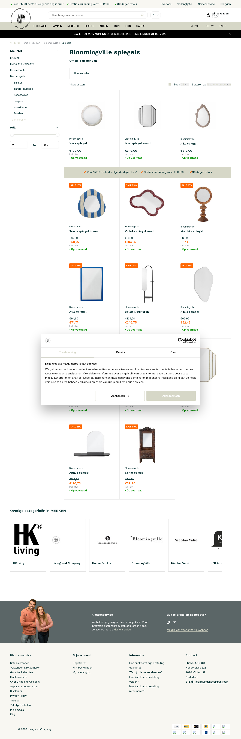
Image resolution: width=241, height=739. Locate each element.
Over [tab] (173, 352)
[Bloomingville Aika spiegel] (202, 115)
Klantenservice (206, 3)
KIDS (128, 25)
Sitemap (15, 700)
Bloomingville (51, 43)
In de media (17, 709)
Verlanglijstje (184, 3)
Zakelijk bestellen (20, 705)
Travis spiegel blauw (83, 231)
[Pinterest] (174, 622)
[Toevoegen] (108, 157)
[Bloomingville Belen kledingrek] (147, 283)
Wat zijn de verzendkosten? (145, 672)
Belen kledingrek (137, 311)
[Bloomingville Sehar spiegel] (147, 444)
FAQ (12, 714)
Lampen (18, 101)
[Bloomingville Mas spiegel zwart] (147, 115)
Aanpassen (118, 395)
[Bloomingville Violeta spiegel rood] (147, 203)
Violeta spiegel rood (139, 231)
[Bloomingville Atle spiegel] (91, 283)
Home (25, 43)
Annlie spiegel (79, 472)
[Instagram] (168, 622)
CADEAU (141, 25)
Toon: (177, 84)
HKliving (15, 57)
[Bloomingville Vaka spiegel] (91, 115)
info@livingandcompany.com (211, 681)
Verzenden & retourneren (25, 667)
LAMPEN (57, 25)
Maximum (50, 144)
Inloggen (226, 3)
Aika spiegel (188, 143)
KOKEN (104, 25)
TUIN (116, 25)
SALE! (222, 25)
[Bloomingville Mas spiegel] (202, 364)
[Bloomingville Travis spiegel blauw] (91, 203)
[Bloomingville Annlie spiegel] (91, 444)
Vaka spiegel (78, 143)
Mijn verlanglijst (82, 672)
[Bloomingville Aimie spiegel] (202, 283)
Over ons (166, 3)
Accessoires (21, 94)
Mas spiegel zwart (138, 143)
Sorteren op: (199, 84)
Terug (16, 43)
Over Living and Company (25, 681)
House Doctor (18, 70)
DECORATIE (40, 25)
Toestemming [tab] (67, 352)
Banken (18, 82)
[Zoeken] (142, 15)
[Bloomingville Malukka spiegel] (202, 203)
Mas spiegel (188, 392)
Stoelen (18, 113)
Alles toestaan (171, 395)
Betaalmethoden (19, 662)
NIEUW (210, 25)
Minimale (18, 144)
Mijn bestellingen (82, 667)
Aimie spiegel (189, 311)
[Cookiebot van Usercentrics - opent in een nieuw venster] (180, 340)
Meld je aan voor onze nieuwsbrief (187, 629)
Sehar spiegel (134, 472)
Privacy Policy (18, 695)
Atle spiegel (77, 311)
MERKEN (195, 25)
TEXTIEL (89, 25)
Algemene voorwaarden (24, 686)
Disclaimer (16, 690)
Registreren (79, 662)
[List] (169, 84)
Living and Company (22, 63)
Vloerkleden (21, 107)
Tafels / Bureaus (23, 88)
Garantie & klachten (21, 672)
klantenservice (122, 629)
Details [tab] (120, 352)
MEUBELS (73, 25)
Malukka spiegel (191, 231)
